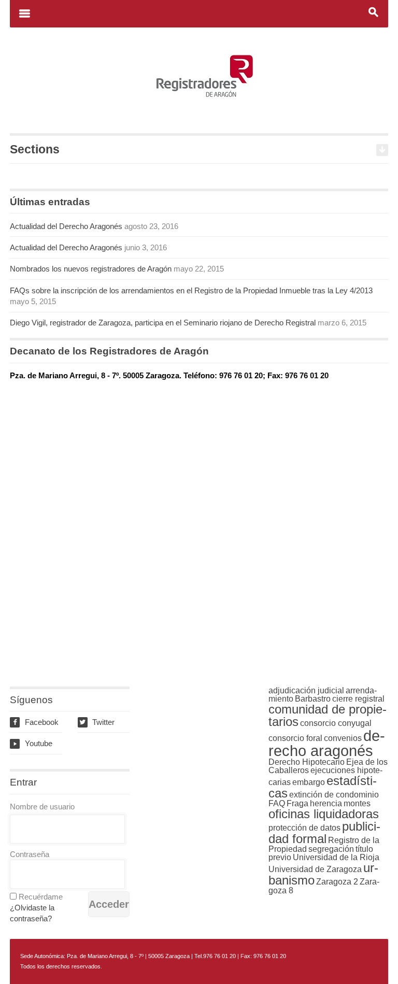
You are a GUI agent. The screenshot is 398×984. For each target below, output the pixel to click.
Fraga (297, 803)
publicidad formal (324, 832)
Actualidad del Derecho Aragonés (66, 226)
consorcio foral (295, 738)
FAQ (276, 803)
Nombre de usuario (42, 806)
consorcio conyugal (336, 723)
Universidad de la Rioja (336, 857)
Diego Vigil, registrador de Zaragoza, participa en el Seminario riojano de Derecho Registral (163, 322)
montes (357, 803)
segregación (331, 849)
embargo (308, 782)
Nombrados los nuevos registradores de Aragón (91, 268)
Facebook (35, 722)
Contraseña (29, 854)
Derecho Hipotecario (306, 762)
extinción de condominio (334, 794)
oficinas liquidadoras (323, 814)
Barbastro (313, 698)
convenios (343, 738)
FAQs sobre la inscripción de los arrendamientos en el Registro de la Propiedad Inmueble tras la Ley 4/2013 (191, 290)
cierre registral (358, 698)
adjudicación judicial (306, 690)
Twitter (97, 722)
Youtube (32, 743)
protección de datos (304, 827)
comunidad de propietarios (327, 715)
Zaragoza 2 (337, 881)
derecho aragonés (326, 743)
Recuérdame (41, 896)
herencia (326, 803)
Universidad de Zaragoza (315, 869)
